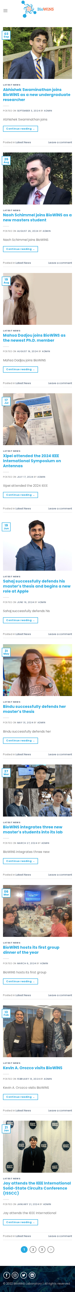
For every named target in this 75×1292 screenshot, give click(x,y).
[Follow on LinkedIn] (32, 1275)
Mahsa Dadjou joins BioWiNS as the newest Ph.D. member (34, 338)
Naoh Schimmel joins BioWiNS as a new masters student (37, 217)
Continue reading (20, 128)
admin (48, 110)
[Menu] (5, 10)
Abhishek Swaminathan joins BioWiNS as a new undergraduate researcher (36, 94)
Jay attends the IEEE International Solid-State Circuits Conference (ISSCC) (37, 1188)
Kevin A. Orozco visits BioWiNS (32, 1068)
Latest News (11, 84)
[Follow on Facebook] (6, 1275)
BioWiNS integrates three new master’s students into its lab (33, 829)
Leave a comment (60, 142)
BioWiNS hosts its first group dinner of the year (31, 950)
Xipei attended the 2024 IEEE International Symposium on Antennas (32, 461)
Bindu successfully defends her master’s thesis (34, 709)
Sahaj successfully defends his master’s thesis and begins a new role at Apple (37, 586)
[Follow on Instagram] (15, 1275)
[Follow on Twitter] (23, 1275)
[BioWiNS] (37, 9)
